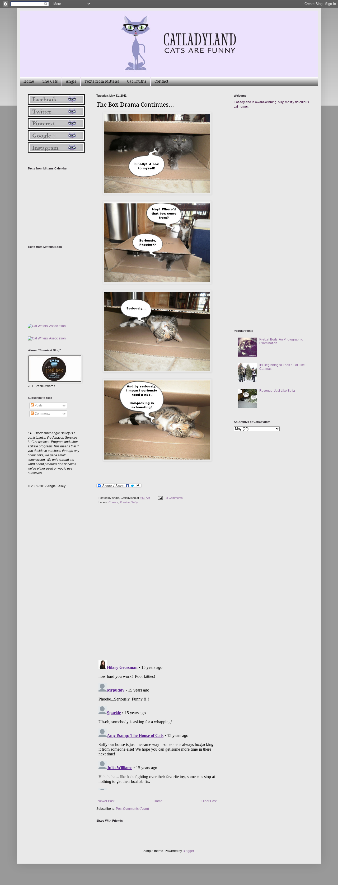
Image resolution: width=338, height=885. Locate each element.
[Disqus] (157, 583)
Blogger (188, 851)
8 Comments (174, 497)
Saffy (134, 502)
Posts (38, 405)
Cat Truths (137, 81)
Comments (42, 413)
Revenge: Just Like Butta (277, 390)
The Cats (50, 81)
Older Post (209, 801)
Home (29, 81)
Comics (113, 502)
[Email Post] (160, 497)
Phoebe (125, 502)
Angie (71, 81)
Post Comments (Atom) (132, 809)
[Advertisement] (273, 163)
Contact (161, 81)
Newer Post (106, 801)
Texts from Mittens (101, 81)
